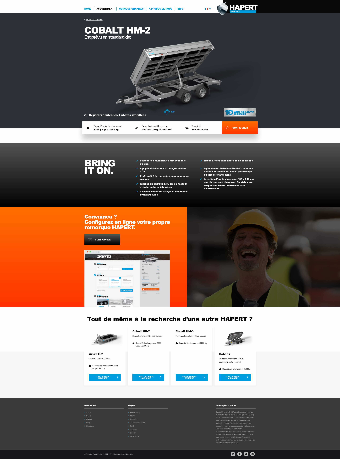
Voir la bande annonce (102, 377)
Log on (133, 433)
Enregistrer (134, 436)
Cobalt (89, 419)
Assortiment (105, 8)
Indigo (89, 422)
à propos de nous (160, 8)
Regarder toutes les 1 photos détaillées (117, 115)
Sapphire (90, 426)
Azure (88, 412)
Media (132, 416)
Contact (133, 429)
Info (180, 8)
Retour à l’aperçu (94, 19)
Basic (88, 416)
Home (87, 8)
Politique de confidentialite (123, 454)
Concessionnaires (131, 8)
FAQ (132, 426)
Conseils (133, 419)
